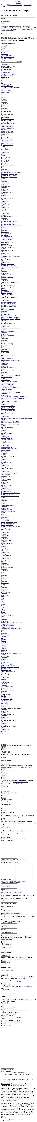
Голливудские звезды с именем (10, 496)
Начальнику (4, 606)
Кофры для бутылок (6, 476)
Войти (2, 891)
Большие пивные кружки (8, 410)
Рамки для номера (6, 540)
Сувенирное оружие (7, 525)
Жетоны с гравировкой (7, 128)
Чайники (3, 357)
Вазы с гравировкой (6, 239)
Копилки (3, 254)
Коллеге (3, 607)
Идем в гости (5, 703)
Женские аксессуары (7, 140)
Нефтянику (4, 650)
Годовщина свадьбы (6, 699)
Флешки (3, 512)
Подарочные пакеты (7, 145)
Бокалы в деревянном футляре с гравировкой (14, 396)
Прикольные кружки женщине (10, 421)
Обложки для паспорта (7, 343)
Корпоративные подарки (8, 74)
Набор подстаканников (7, 264)
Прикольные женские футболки (10, 317)
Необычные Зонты (6, 236)
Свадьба (3, 696)
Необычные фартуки (7, 291)
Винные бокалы (5, 380)
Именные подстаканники (8, 265)
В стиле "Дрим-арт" (6, 438)
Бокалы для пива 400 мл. (8, 406)
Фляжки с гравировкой (7, 358)
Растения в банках (6, 142)
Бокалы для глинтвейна (8, 384)
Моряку (3, 651)
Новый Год (4, 679)
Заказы (3, 52)
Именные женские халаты (8, 305)
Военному (4, 648)
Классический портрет (7, 439)
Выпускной (4, 705)
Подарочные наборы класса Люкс (11, 526)
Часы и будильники (6, 509)
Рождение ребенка (6, 700)
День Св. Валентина (7, 686)
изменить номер (5, 827)
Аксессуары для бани (7, 294)
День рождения (5, 72)
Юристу (3, 645)
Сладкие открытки (6, 447)
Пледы (3, 288)
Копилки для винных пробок (9, 473)
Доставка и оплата (6, 90)
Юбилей (3, 697)
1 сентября (4, 685)
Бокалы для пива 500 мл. (8, 407)
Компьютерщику (6, 670)
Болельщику (4, 660)
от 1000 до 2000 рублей (7, 624)
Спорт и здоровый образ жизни (10, 667)
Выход (3, 60)
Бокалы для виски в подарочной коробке (13, 398)
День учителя (5, 682)
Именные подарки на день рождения (11, 172)
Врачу (2, 638)
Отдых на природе (6, 245)
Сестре (3, 610)
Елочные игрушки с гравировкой (10, 256)
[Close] (2, 731)
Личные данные (5, 51)
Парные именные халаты (8, 303)
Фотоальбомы (5, 241)
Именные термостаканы (8, 367)
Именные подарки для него (9, 177)
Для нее (3, 155)
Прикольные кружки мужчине (10, 422)
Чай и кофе (4, 453)
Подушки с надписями (7, 335)
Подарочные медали (7, 494)
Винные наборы (5, 474)
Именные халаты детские (8, 302)
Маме (2, 598)
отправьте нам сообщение (20, 782)
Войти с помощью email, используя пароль (13, 881)
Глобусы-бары (5, 520)
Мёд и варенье (5, 451)
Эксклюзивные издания (8, 523)
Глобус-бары (4, 235)
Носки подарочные (6, 293)
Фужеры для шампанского (8, 383)
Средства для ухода (6, 274)
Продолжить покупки (7, 1021)
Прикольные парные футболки (10, 316)
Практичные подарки (7, 664)
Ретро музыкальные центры (9, 522)
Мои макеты (4, 54)
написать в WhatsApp (7, 86)
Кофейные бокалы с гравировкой (10, 387)
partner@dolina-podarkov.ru (12, 29)
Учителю (3, 636)
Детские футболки (6, 320)
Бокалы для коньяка (6, 377)
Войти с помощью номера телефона (11, 892)
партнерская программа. (8, 30)
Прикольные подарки (7, 143)
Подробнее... (27, 767)
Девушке (3, 613)
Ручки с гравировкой (7, 345)
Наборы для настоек (7, 138)
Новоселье (4, 702)
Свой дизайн (4, 64)
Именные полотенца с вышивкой (10, 328)
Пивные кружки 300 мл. (8, 409)
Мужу (2, 599)
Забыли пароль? (5, 21)
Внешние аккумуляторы (8, 511)
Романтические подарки (8, 665)
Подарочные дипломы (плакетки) (10, 493)
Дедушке (3, 602)
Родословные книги (6, 233)
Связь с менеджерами (7, 58)
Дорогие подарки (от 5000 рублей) (11, 628)
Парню (3, 612)
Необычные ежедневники (8, 123)
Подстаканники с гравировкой (10, 267)
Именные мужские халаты (8, 306)
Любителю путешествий (8, 671)
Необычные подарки (7, 75)
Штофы (3, 378)
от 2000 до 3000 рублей (7, 625)
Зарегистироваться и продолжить (10, 913)
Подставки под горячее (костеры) (10, 360)
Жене (2, 601)
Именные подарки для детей (9, 174)
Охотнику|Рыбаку (6, 668)
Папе (2, 596)
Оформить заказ (18, 1021)
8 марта (3, 680)
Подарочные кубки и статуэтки (10, 490)
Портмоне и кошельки (7, 119)
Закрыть (18, 981)
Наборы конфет (5, 450)
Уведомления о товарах (7, 57)
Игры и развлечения (7, 131)
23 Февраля (4, 683)
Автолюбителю (5, 662)
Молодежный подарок (7, 615)
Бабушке (3, 604)
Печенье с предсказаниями (8, 448)
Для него (3, 154)
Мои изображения (6, 55)
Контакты (3, 89)
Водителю (4, 639)
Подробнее (31, 916)
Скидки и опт (5, 92)
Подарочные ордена (6, 491)
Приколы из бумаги (6, 135)
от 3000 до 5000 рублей (7, 627)
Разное (3, 146)
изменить (3, 97)
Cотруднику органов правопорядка (11, 653)
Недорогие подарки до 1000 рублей (11, 622)
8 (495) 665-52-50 (6, 84)
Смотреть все (5, 103)
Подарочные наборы (7, 125)
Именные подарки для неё (8, 175)
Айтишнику (4, 642)
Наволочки (4, 290)
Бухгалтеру (4, 647)
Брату (2, 609)
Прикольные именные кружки (10, 424)
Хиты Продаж (5, 77)
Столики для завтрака (7, 238)
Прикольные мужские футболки (10, 319)
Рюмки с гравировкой (7, 386)
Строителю (4, 644)
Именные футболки (6, 314)
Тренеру (3, 641)
